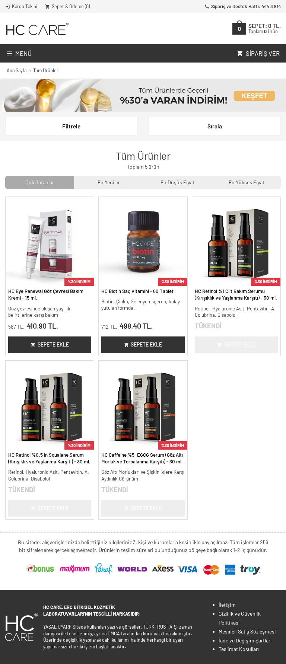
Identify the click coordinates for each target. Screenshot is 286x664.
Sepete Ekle (53, 344)
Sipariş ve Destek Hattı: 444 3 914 (246, 6)
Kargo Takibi (24, 6)
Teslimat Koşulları (239, 649)
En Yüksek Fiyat (246, 182)
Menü (23, 53)
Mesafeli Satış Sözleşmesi (247, 631)
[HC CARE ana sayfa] (37, 29)
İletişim (227, 604)
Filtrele (71, 126)
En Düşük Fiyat (177, 182)
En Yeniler (109, 182)
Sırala (214, 126)
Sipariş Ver (263, 53)
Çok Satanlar (39, 182)
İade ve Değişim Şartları (245, 640)
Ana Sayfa (16, 70)
